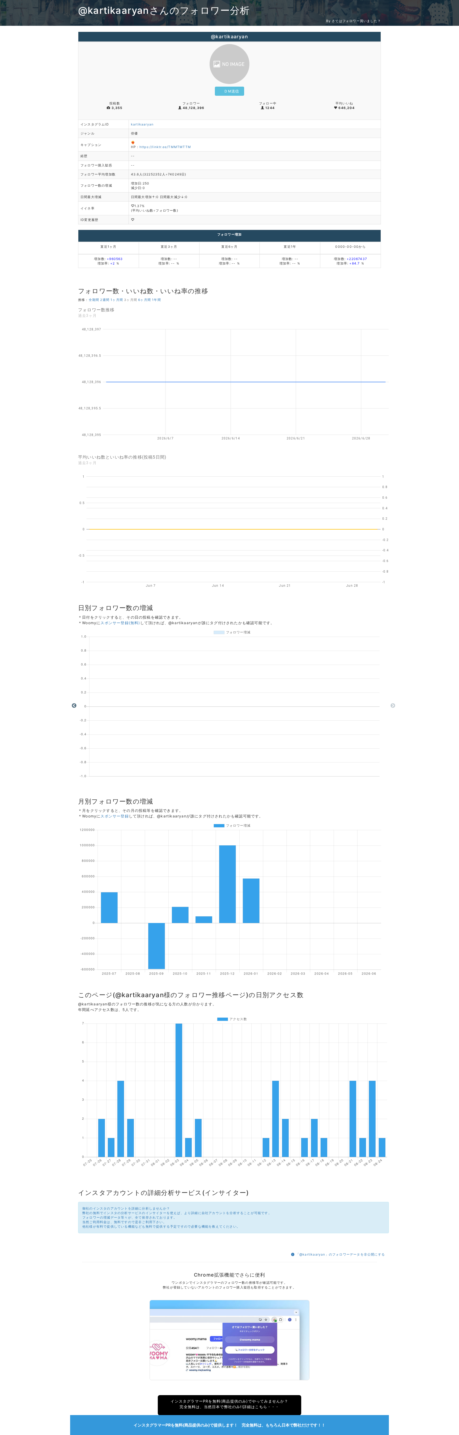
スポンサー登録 (114, 816)
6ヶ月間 (144, 300)
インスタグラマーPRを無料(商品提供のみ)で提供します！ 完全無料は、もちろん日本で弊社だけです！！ (229, 1425)
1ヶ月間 (116, 300)
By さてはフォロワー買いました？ (353, 21)
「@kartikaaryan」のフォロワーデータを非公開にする (340, 1254)
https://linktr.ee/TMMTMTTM (165, 147)
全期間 (94, 300)
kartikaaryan (142, 124)
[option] (233, 706)
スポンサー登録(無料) (120, 622)
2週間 (104, 300)
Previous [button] (74, 705)
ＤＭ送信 (231, 91)
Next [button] (393, 705)
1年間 (156, 300)
